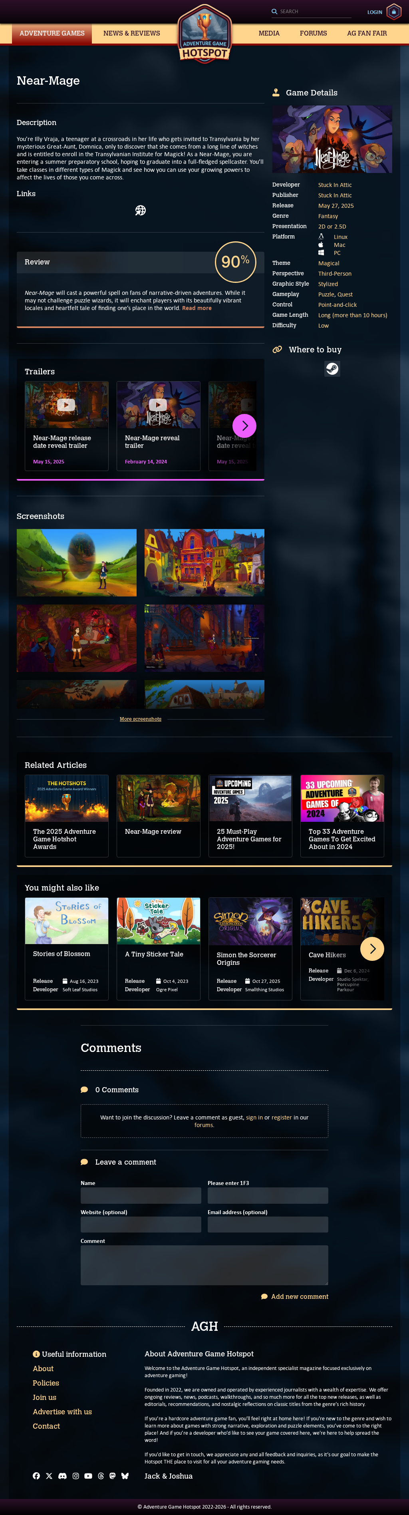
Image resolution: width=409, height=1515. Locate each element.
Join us (44, 1397)
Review (37, 262)
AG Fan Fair (367, 33)
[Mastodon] (112, 1476)
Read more (197, 308)
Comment (93, 1241)
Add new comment (299, 1296)
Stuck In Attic (335, 185)
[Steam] (332, 369)
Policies (46, 1383)
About (43, 1368)
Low (323, 325)
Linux (340, 237)
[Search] (311, 12)
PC (337, 252)
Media (269, 33)
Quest (345, 294)
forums (204, 1125)
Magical (329, 263)
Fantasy (328, 216)
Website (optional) (104, 1212)
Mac (339, 245)
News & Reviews (131, 33)
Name (88, 1183)
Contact (46, 1426)
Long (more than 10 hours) (352, 315)
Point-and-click (337, 304)
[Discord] (62, 1476)
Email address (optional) (238, 1212)
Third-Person (334, 273)
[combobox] (311, 12)
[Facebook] (36, 1476)
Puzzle (326, 294)
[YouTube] (88, 1476)
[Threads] (101, 1476)
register (282, 1117)
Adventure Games (52, 33)
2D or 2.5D (332, 226)
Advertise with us (62, 1412)
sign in (254, 1117)
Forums (313, 33)
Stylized (328, 284)
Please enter (228, 1183)
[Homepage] (140, 210)
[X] (49, 1476)
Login (374, 12)
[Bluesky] (125, 1476)
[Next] (244, 426)
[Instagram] (76, 1476)
